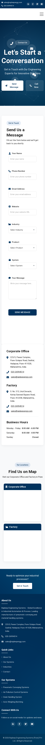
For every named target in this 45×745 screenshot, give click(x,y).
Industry (15, 224)
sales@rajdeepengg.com (21, 377)
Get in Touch (22, 586)
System (15, 260)
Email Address (18, 189)
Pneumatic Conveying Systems (16, 687)
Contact (6, 672)
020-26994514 (17, 372)
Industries (7, 667)
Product (15, 242)
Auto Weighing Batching (13, 702)
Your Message (18, 278)
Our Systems (8, 662)
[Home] (17, 14)
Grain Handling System (12, 697)
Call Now (36, 85)
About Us (7, 657)
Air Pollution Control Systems (15, 692)
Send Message (14, 85)
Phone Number (18, 171)
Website (15, 206)
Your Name (17, 153)
